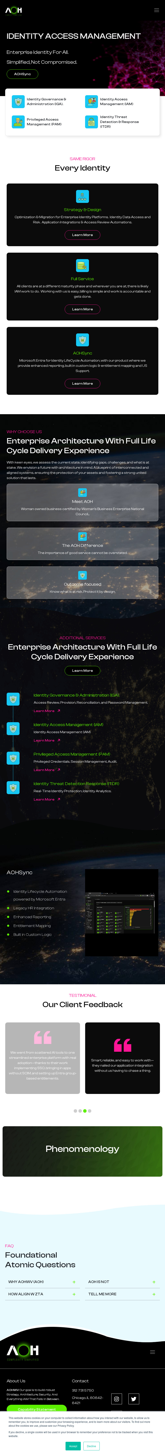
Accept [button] (73, 1446)
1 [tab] (75, 1111)
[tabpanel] (122, 1058)
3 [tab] (85, 1111)
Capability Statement (37, 1409)
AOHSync (22, 74)
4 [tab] (89, 1111)
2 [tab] (80, 1111)
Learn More (82, 235)
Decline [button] (91, 1446)
